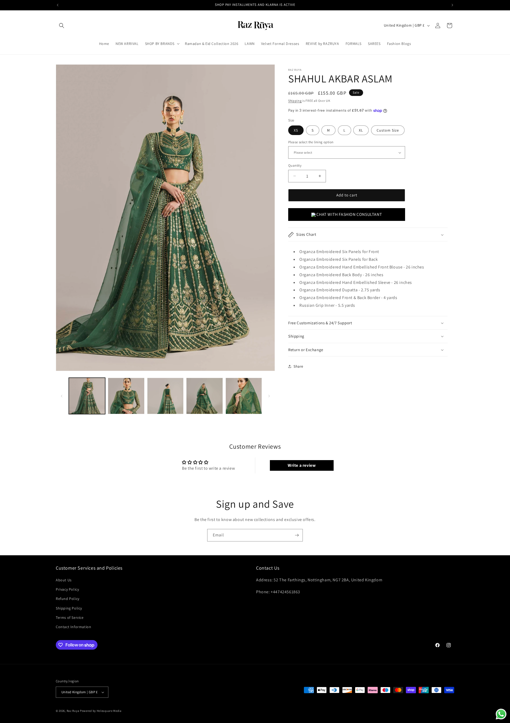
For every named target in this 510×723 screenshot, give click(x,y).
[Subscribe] (297, 535)
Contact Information (73, 626)
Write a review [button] (302, 465)
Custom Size (388, 130)
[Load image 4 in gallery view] (204, 396)
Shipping (295, 101)
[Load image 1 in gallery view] (87, 396)
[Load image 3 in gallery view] (165, 396)
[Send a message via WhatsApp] (501, 714)
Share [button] (298, 366)
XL (361, 130)
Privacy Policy (67, 589)
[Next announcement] (452, 5)
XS (296, 130)
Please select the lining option (310, 142)
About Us (64, 580)
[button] (61, 25)
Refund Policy (67, 598)
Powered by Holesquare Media (101, 711)
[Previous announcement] (57, 5)
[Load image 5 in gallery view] (244, 396)
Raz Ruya (73, 711)
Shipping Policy (69, 608)
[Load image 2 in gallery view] (126, 396)
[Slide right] (269, 396)
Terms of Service (70, 617)
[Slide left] (61, 396)
